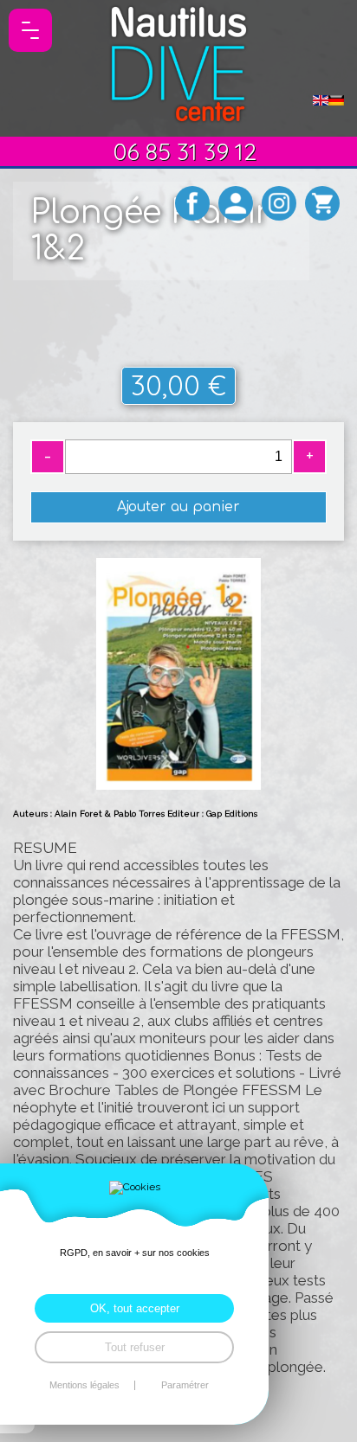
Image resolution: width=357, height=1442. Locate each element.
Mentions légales (84, 1385)
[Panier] (322, 203)
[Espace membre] (235, 203)
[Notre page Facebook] (192, 203)
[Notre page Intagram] (279, 203)
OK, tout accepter (134, 1308)
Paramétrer (185, 1385)
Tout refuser (135, 1347)
